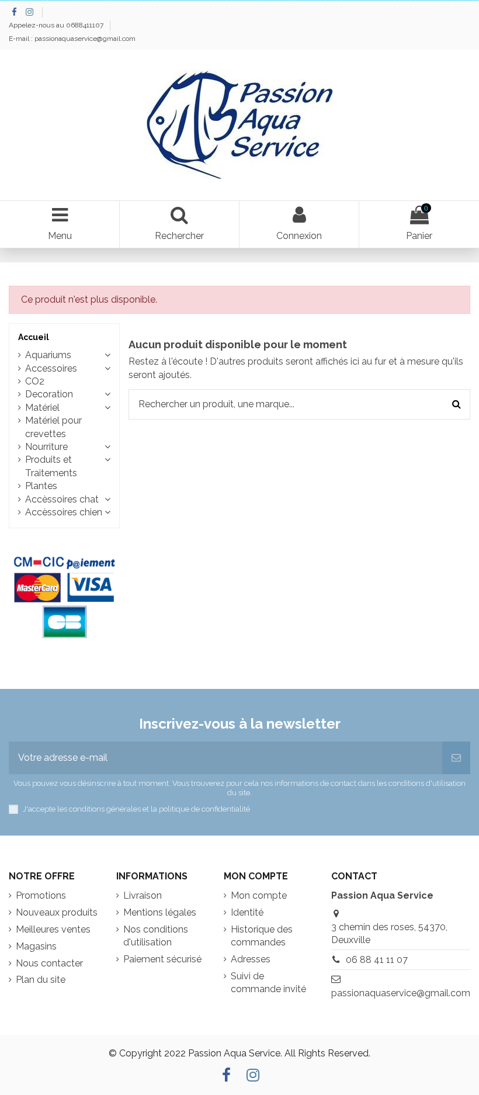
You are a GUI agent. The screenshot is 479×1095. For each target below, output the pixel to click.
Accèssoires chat (62, 499)
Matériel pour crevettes (53, 427)
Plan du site (40, 979)
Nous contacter (49, 963)
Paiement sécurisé (162, 959)
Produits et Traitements (51, 466)
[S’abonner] (456, 757)
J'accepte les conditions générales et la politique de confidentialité (136, 809)
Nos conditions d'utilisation (155, 936)
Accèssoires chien (63, 512)
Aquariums (48, 355)
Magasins (36, 946)
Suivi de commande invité (268, 982)
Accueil (33, 337)
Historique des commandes (262, 936)
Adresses (250, 959)
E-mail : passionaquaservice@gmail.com (72, 38)
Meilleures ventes (53, 929)
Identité (247, 912)
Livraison (142, 895)
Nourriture (46, 446)
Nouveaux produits (57, 912)
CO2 (34, 381)
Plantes (41, 485)
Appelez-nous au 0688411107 (57, 25)
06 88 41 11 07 (377, 959)
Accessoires (51, 368)
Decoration (49, 394)
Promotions (41, 895)
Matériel (42, 407)
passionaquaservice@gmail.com (400, 993)
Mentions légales (159, 912)
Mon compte (259, 895)
